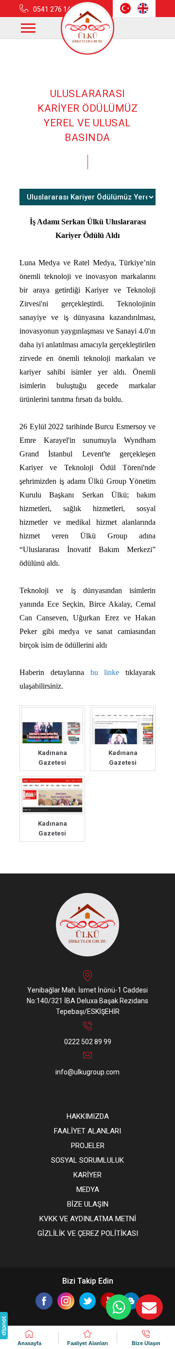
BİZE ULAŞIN (87, 1204)
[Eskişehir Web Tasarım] (4, 1325)
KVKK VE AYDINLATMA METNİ (87, 1218)
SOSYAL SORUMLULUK (87, 1160)
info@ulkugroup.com (87, 1072)
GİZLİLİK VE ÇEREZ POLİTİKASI (87, 1233)
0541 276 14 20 (56, 9)
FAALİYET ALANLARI (87, 1131)
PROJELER (88, 1145)
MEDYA (87, 1189)
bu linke (105, 672)
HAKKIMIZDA (88, 1116)
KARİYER (87, 1174)
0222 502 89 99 (87, 1042)
